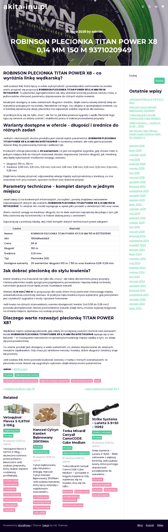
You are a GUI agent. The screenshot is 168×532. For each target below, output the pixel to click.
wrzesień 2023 (137, 299)
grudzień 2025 (137, 182)
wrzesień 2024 (137, 245)
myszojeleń (10, 505)
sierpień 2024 (137, 249)
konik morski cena (72, 505)
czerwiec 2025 (137, 209)
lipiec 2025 (135, 204)
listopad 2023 (137, 290)
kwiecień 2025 (137, 218)
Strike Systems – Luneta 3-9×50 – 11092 (105, 423)
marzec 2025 (137, 222)
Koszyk (150, 525)
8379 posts (20, 369)
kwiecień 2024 (137, 267)
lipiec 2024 (135, 254)
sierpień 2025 (137, 200)
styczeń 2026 (137, 177)
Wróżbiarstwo (41, 452)
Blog (140, 525)
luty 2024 (134, 276)
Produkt (8, 375)
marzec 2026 (137, 168)
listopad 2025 (137, 186)
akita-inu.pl (25, 6)
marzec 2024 (137, 272)
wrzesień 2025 (137, 195)
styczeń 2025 (137, 231)
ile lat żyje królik (42, 502)
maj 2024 (134, 263)
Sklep (160, 525)
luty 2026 (134, 173)
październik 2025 (139, 191)
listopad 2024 (137, 236)
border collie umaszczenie (10, 483)
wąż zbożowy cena (82, 380)
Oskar (45, 525)
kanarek (67, 491)
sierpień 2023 (137, 304)
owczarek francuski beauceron (20, 380)
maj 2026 (134, 159)
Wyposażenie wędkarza (76, 453)
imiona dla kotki (12, 499)
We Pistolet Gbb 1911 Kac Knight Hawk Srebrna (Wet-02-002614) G (145, 134)
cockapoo (9, 489)
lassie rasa (110, 489)
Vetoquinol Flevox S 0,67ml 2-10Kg (16, 421)
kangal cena (82, 491)
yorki (97, 380)
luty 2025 (134, 227)
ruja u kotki (39, 512)
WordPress (24, 525)
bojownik (97, 479)
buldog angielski (102, 484)
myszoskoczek (41, 507)
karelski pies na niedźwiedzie (71, 498)
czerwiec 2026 (137, 155)
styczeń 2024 (137, 281)
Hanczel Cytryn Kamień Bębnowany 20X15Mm (45, 435)
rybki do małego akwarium (55, 380)
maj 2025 (134, 213)
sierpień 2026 (137, 146)
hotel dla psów (12, 494)
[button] (156, 6)
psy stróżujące (100, 495)
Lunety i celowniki (102, 432)
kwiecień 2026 (137, 164)
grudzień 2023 (137, 285)
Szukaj (133, 75)
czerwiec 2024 (137, 258)
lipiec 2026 (135, 150)
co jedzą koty (41, 497)
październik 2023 (139, 295)
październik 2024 (139, 240)
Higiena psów (11, 430)
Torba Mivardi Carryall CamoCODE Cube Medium (74, 436)
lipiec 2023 (135, 308)
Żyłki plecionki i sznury (27, 375)
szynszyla (9, 510)
